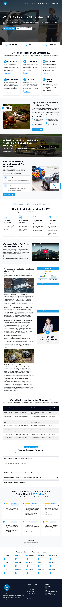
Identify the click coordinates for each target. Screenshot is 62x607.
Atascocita (19, 569)
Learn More (7, 73)
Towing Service (32, 593)
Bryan (41, 562)
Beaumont (31, 562)
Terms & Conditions (47, 605)
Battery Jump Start (13, 61)
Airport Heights (9, 558)
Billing (48, 3)
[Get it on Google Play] (54, 146)
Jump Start (31, 589)
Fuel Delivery (30, 79)
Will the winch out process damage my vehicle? (15, 468)
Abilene (7, 555)
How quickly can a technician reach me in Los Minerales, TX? (18, 458)
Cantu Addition (54, 555)
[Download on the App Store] (44, 146)
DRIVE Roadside (9, 605)
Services (54, 3)
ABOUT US (33, 3)
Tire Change (31, 586)
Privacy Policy (56, 605)
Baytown (30, 558)
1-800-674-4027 (18, 150)
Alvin (7, 569)
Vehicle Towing (50, 61)
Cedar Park (54, 573)
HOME (26, 3)
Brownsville (42, 558)
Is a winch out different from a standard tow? (14, 482)
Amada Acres (8, 573)
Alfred (7, 562)
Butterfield (42, 573)
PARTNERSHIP (41, 3)
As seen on (31, 540)
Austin (18, 573)
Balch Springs (31, 555)
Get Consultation (7, 194)
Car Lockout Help (12, 79)
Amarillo (19, 555)
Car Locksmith (32, 596)
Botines (30, 573)
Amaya (18, 558)
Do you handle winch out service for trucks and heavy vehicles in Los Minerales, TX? (23, 477)
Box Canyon (42, 555)
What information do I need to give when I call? (15, 463)
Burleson (42, 569)
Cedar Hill (53, 569)
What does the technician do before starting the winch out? (18, 472)
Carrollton (53, 562)
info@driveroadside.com (52, 591)
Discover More (36, 129)
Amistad (19, 562)
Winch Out (31, 598)
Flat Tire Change (32, 61)
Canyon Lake (54, 558)
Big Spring (31, 569)
